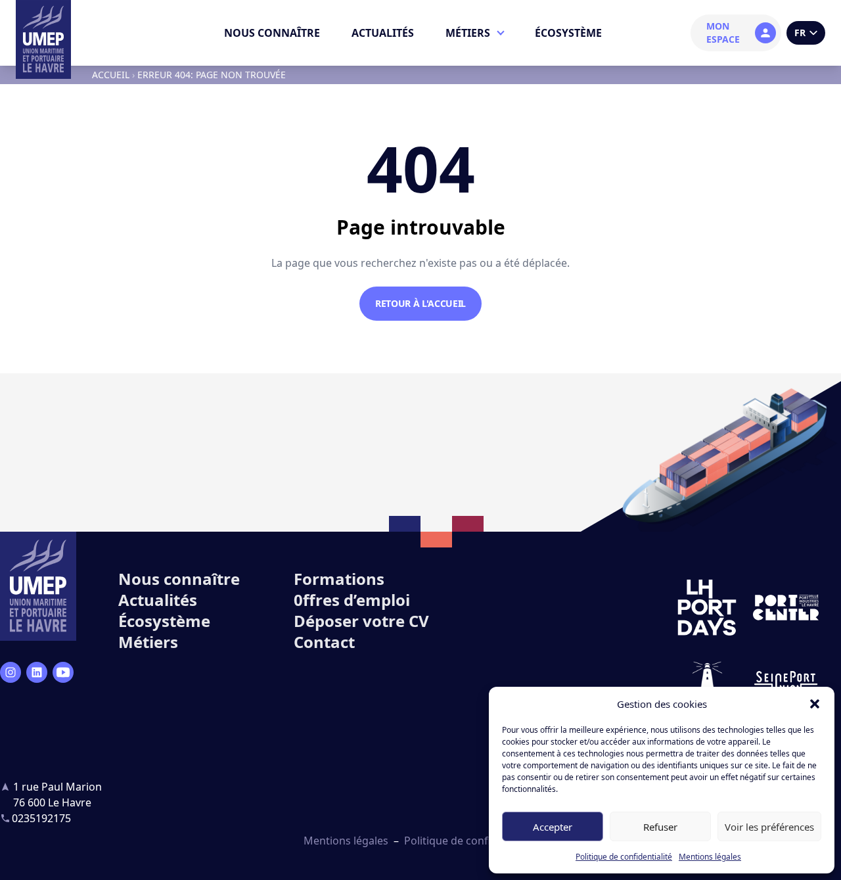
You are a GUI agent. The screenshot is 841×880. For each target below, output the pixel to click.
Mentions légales (710, 856)
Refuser (660, 826)
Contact (324, 642)
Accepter (552, 826)
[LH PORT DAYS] (707, 607)
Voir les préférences (769, 826)
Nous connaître (272, 33)
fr (800, 32)
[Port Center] (785, 607)
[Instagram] (10, 672)
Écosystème (568, 33)
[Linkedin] (36, 672)
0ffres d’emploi (352, 600)
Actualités (383, 33)
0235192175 (41, 818)
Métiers (467, 33)
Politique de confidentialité (624, 856)
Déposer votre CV (361, 621)
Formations (339, 579)
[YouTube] (63, 672)
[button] (814, 703)
